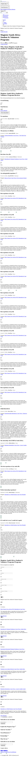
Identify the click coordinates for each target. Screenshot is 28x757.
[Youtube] (4, 750)
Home (4, 19)
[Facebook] (1, 750)
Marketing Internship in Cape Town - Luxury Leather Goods (13, 688)
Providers (5, 23)
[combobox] (7, 567)
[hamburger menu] (7, 12)
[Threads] (2, 750)
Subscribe (3, 723)
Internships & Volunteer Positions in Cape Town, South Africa (13, 629)
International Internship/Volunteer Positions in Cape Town (12, 649)
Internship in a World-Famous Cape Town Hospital (15, 494)
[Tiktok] (7, 750)
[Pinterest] (5, 750)
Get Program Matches (10, 9)
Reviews (6, 16)
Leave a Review (4, 110)
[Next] (11, 717)
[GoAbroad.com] (3, 1)
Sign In (2, 11)
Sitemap (14, 752)
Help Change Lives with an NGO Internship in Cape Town (13, 609)
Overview (6, 15)
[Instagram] (3, 750)
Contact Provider (4, 31)
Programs (6, 17)
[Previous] (1, 717)
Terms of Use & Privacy (5, 752)
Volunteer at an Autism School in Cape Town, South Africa (13, 669)
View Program (4, 615)
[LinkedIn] (6, 750)
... (7, 717)
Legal (11, 752)
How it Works (3, 9)
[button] (14, 567)
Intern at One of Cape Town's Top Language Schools (16, 178)
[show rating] (1, 122)
